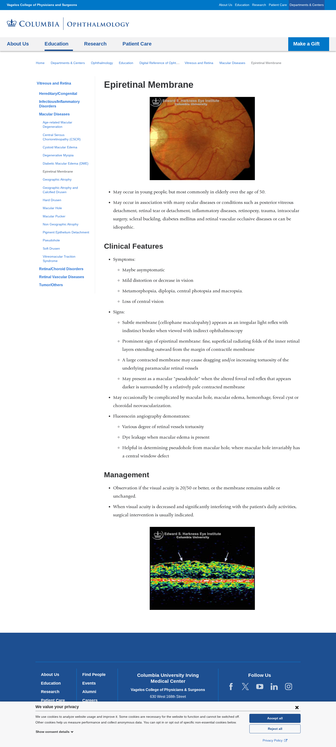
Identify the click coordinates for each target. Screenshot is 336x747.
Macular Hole (52, 208)
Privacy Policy (273, 740)
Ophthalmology (102, 63)
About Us (225, 5)
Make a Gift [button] (306, 44)
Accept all (275, 718)
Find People (94, 674)
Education (242, 5)
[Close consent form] (297, 707)
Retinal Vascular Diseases (61, 277)
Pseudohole (51, 240)
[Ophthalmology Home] (68, 23)
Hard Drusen (52, 200)
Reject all (275, 729)
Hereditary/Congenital (58, 94)
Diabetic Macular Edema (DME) (65, 163)
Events (89, 683)
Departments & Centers (307, 5)
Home (40, 63)
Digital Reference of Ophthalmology (165, 63)
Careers (90, 700)
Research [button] (95, 44)
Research (259, 5)
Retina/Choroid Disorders (61, 269)
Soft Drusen (51, 248)
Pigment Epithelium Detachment (66, 232)
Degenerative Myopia (58, 155)
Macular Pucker (54, 216)
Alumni (89, 691)
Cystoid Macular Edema (60, 147)
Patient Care (278, 5)
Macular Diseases (232, 63)
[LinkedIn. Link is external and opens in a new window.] (274, 687)
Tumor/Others (51, 285)
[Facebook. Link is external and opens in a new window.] (231, 687)
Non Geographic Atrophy (60, 224)
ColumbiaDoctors (234, 647)
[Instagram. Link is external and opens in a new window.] (288, 687)
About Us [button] (18, 44)
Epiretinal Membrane (58, 171)
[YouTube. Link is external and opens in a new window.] (260, 687)
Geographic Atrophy (57, 179)
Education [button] (56, 44)
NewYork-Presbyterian (168, 648)
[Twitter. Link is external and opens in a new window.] (245, 687)
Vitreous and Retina (199, 63)
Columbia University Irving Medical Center (106, 647)
